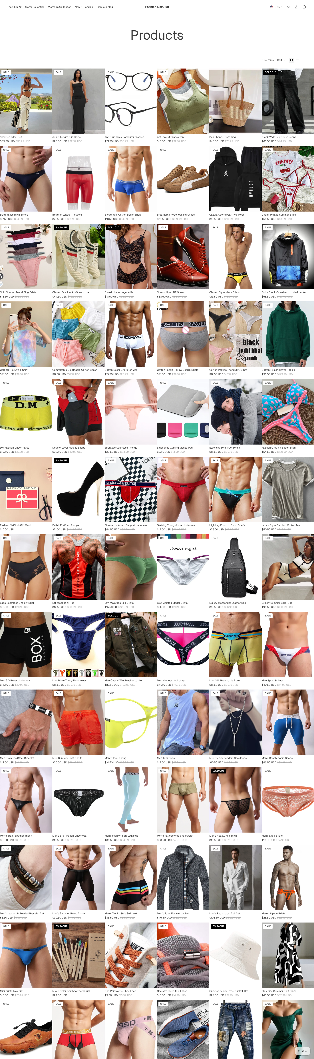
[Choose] (46, 128)
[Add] (151, 594)
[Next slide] (46, 101)
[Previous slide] (5, 101)
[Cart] (304, 7)
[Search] (289, 7)
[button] (281, 60)
